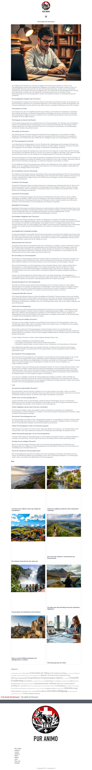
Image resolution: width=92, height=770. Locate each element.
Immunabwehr (16, 684)
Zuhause (17, 750)
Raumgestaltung (50, 688)
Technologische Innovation (16, 693)
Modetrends (40, 685)
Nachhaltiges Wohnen (48, 686)
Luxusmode (23, 686)
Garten (17, 752)
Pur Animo (18, 748)
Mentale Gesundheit (32, 686)
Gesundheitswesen (72, 681)
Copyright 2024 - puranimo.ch (46, 768)
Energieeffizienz (33, 678)
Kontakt (17, 763)
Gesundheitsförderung (37, 681)
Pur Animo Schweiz (55, 755)
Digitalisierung (65, 675)
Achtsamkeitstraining (58, 673)
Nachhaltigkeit (60, 686)
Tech (16, 759)
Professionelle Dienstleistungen (10, 697)
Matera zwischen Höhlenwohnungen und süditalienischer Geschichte (24, 659)
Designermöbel (36, 675)
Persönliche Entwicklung (72, 686)
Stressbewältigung (57, 690)
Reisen (17, 757)
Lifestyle (17, 754)
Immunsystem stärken (45, 683)
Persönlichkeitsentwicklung (18, 688)
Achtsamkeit (25, 673)
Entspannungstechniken (52, 678)
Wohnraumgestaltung (31, 693)
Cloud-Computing (21, 675)
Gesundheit (27, 681)
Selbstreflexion (16, 691)
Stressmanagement (72, 691)
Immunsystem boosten (27, 683)
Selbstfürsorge (71, 688)
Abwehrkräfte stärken (16, 673)
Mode (16, 755)
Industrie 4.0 (61, 684)
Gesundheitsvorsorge (60, 681)
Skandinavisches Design (29, 691)
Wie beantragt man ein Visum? (56, 663)
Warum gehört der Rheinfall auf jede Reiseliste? (26, 612)
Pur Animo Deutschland (56, 751)
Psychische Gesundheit (39, 688)
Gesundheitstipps (48, 681)
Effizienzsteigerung (18, 678)
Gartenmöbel (66, 678)
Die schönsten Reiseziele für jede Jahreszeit (25, 561)
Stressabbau (41, 691)
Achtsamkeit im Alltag (39, 673)
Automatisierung (70, 673)
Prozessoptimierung (29, 688)
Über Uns (17, 761)
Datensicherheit (29, 675)
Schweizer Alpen (59, 688)
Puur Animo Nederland (56, 759)
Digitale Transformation (50, 675)
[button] (46, 16)
